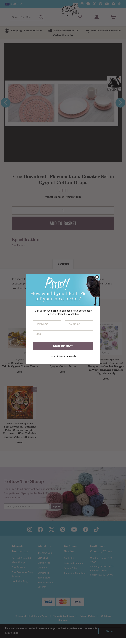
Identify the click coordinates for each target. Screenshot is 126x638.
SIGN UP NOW (63, 346)
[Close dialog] (97, 277)
